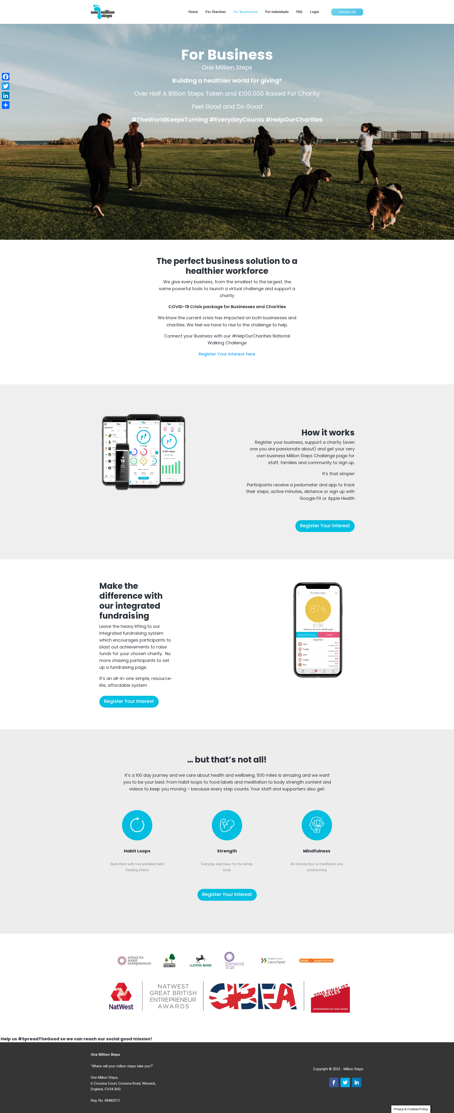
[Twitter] (5, 86)
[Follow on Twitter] (345, 1082)
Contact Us (347, 12)
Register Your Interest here (227, 354)
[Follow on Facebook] (334, 1082)
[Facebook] (5, 76)
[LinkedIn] (5, 95)
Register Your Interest (325, 525)
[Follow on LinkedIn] (356, 1082)
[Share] (5, 105)
